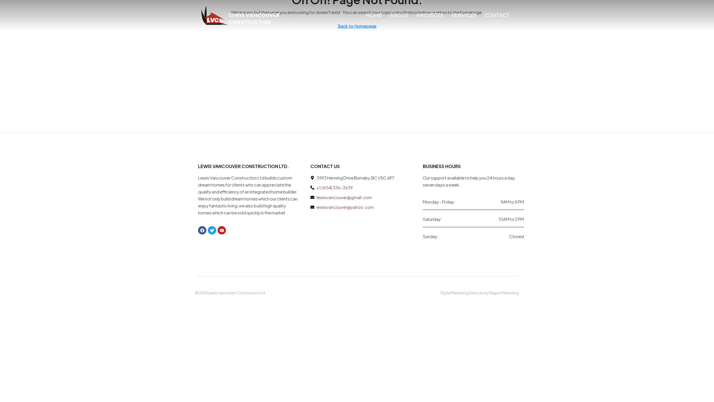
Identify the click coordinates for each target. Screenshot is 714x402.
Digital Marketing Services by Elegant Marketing (479, 293)
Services (464, 15)
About (399, 15)
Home (374, 15)
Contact (496, 15)
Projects (429, 15)
